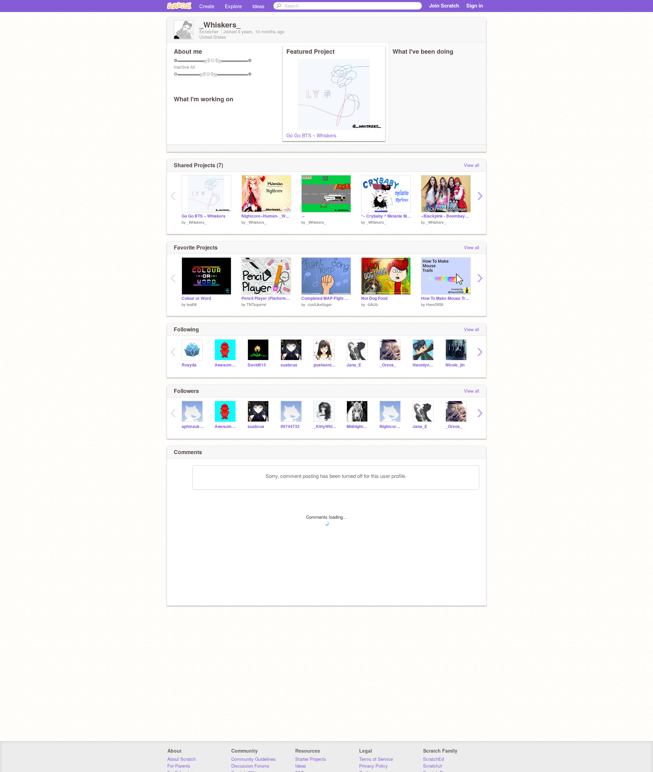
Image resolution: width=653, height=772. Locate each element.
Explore (233, 6)
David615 (257, 365)
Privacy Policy (373, 765)
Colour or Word (196, 298)
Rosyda (189, 365)
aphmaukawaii (193, 426)
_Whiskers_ (196, 222)
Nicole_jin (455, 365)
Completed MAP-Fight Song (326, 298)
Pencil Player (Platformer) (266, 298)
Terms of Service (376, 759)
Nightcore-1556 (391, 426)
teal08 (192, 304)
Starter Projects (310, 759)
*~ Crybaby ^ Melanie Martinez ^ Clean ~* (386, 216)
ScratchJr (432, 765)
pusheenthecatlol (325, 365)
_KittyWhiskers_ (325, 426)
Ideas (258, 6)
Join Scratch (444, 5)
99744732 (290, 426)
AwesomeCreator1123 (226, 365)
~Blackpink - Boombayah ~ (446, 216)
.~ (303, 216)
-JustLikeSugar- (319, 304)
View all (471, 165)
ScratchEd (433, 759)
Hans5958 (434, 304)
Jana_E (354, 365)
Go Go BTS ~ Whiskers (311, 135)
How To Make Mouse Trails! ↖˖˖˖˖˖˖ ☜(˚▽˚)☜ (446, 298)
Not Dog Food (374, 298)
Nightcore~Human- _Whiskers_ (266, 216)
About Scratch (181, 759)
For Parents (178, 765)
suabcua (289, 365)
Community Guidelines (253, 759)
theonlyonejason (424, 365)
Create (206, 6)
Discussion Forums (250, 765)
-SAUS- (372, 304)
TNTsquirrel (256, 304)
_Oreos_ (388, 365)
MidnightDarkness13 (358, 426)
